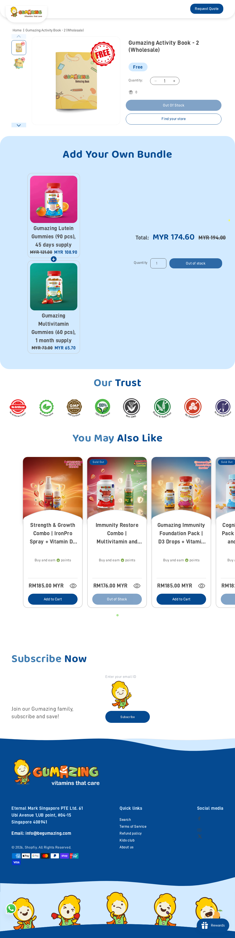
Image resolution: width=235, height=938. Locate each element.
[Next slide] (18, 125)
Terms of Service (133, 826)
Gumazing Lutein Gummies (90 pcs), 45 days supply (53, 236)
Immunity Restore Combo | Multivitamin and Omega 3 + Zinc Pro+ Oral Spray (117, 533)
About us (127, 847)
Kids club (127, 840)
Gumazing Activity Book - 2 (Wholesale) (54, 30)
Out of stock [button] (195, 263)
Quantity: (136, 80)
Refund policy (131, 833)
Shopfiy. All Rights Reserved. (48, 847)
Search (125, 819)
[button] (18, 47)
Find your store (174, 119)
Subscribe (127, 716)
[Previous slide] (18, 36)
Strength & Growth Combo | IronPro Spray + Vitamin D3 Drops (53, 533)
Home (17, 30)
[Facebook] (199, 818)
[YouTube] (199, 830)
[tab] (117, 615)
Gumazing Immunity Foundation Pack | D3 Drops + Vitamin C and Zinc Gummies (181, 533)
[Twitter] (199, 836)
